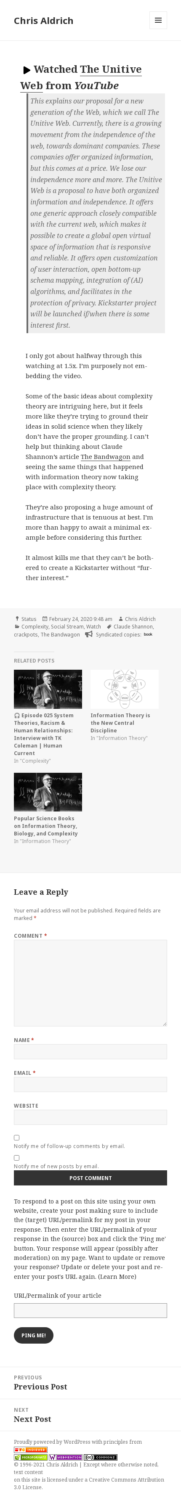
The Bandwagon (105, 456)
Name (24, 1040)
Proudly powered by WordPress (53, 1441)
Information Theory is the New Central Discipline (120, 723)
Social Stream (67, 626)
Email (25, 1072)
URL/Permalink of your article (57, 1295)
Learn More (117, 1277)
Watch (93, 626)
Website (26, 1105)
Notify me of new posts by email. (56, 1166)
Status (29, 619)
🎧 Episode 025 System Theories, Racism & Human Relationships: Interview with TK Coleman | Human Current (44, 734)
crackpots (26, 634)
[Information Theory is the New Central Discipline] (124, 689)
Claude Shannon (133, 626)
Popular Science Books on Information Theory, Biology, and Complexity (46, 826)
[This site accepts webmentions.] (66, 1457)
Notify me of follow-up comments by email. (69, 1146)
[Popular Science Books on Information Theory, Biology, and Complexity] (48, 792)
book (148, 634)
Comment (30, 935)
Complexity (34, 626)
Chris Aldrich (44, 20)
